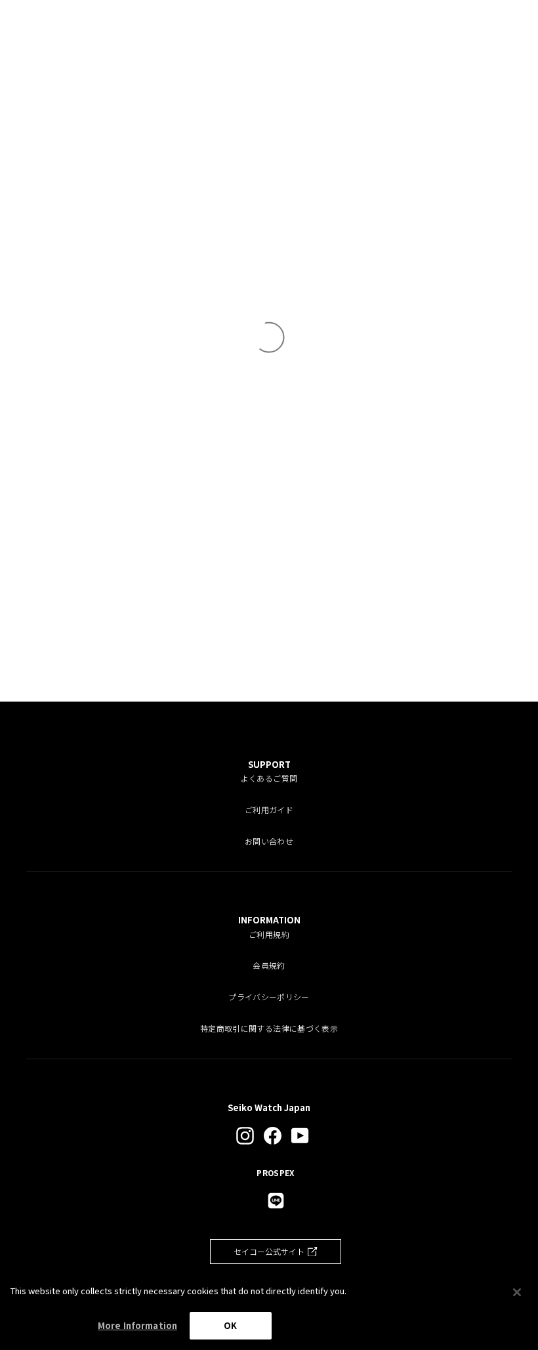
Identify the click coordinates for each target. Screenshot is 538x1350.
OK (230, 1325)
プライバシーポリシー (269, 996)
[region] (269, 1310)
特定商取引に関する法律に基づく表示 (269, 1028)
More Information (137, 1325)
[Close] (517, 1292)
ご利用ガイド (269, 809)
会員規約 (269, 965)
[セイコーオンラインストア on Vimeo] (275, 1201)
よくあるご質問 (269, 778)
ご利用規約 (269, 934)
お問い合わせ (269, 841)
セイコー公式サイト (269, 1251)
